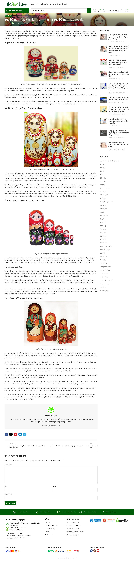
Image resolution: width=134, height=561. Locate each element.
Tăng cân (103, 263)
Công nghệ (104, 195)
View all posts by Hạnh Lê (51, 425)
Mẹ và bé (103, 229)
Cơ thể (102, 185)
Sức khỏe (103, 257)
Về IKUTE (48, 519)
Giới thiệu (48, 522)
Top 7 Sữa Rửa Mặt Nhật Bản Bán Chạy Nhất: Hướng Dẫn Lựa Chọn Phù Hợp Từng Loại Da (118, 87)
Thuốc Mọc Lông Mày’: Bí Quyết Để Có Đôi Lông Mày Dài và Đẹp (118, 145)
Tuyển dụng (48, 535)
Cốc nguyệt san (105, 188)
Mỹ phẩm (103, 233)
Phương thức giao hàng (73, 528)
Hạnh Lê (17, 23)
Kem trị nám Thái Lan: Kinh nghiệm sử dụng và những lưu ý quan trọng (118, 37)
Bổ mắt (102, 168)
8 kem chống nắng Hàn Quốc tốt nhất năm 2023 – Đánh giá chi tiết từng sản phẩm (118, 109)
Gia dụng (103, 205)
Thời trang (103, 274)
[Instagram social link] (94, 550)
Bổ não (102, 174)
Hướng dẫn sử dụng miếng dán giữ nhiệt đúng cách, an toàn (118, 99)
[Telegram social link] (24, 434)
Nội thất (103, 239)
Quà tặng (103, 243)
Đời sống (103, 198)
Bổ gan (102, 164)
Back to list (51, 445)
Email (54, 486)
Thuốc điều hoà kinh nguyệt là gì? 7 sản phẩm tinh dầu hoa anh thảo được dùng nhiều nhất (118, 50)
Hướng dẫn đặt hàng (72, 522)
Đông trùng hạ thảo (107, 202)
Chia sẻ (102, 181)
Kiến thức (8, 16)
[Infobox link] (99, 11)
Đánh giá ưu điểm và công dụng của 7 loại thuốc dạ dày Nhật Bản (118, 121)
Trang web (8, 494)
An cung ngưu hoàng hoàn (109, 161)
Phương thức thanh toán (73, 525)
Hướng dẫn (104, 216)
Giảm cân (103, 209)
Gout (102, 212)
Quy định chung (50, 528)
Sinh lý (102, 253)
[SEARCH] (89, 10)
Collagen (103, 192)
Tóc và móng (104, 284)
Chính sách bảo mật (51, 525)
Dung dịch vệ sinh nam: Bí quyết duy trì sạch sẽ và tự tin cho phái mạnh (118, 133)
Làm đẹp (103, 226)
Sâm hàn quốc (105, 250)
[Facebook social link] (6, 434)
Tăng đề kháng (105, 270)
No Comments (120, 41)
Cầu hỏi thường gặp (72, 535)
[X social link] (11, 434)
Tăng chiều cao (105, 267)
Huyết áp (103, 219)
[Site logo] (16, 4)
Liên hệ (47, 532)
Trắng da (103, 287)
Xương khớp (104, 291)
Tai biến (103, 260)
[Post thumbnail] (103, 38)
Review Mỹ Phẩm (106, 246)
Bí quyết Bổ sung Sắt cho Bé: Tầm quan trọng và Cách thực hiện (118, 74)
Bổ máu (102, 171)
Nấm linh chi (104, 236)
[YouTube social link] (98, 550)
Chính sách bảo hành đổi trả (74, 532)
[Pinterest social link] (15, 434)
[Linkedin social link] (20, 434)
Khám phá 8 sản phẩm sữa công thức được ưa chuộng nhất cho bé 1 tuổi (117, 62)
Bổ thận (103, 178)
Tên (6, 486)
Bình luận (9, 465)
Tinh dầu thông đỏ (106, 280)
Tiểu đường (104, 277)
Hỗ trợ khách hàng (73, 519)
